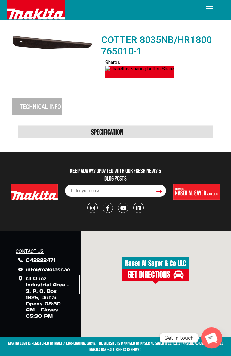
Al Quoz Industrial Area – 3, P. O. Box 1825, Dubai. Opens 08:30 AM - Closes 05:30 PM (47, 297)
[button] (155, 270)
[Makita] (36, 10)
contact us (30, 251)
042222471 (40, 260)
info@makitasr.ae (48, 269)
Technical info (40, 106)
